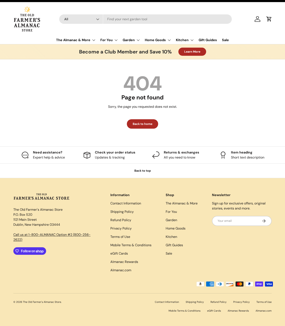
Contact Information (125, 203)
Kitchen (182, 40)
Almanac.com (120, 270)
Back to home (142, 124)
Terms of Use (120, 237)
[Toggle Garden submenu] (138, 40)
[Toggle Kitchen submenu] (191, 40)
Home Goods (155, 40)
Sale (225, 40)
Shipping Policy (122, 211)
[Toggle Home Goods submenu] (169, 40)
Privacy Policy (121, 228)
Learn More (192, 51)
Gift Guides (208, 40)
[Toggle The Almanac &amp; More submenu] (93, 40)
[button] (269, 19)
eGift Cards (119, 253)
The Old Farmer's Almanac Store (42, 302)
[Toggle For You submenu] (116, 40)
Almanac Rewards (124, 262)
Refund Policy (120, 220)
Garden (129, 40)
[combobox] (145, 19)
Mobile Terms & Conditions (130, 245)
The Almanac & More (73, 40)
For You (106, 40)
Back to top (142, 171)
